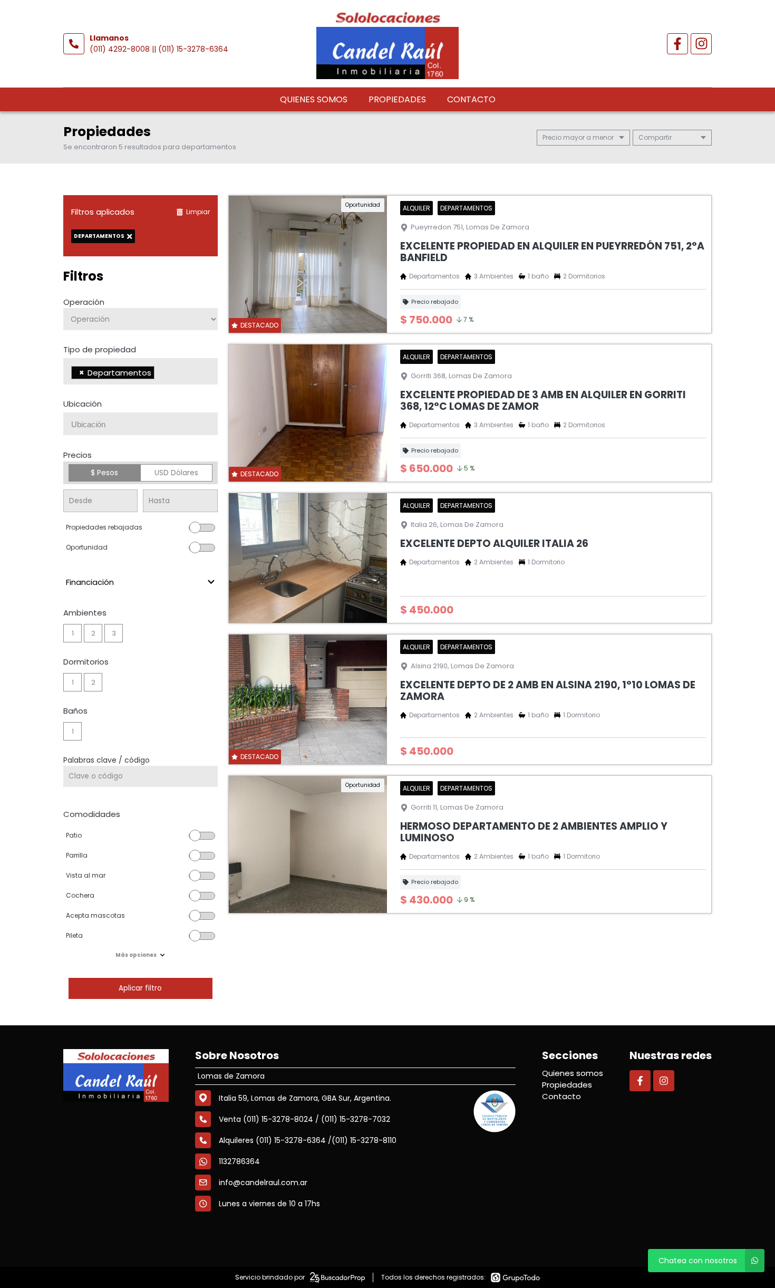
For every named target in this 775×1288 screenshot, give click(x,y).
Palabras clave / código (106, 760)
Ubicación (82, 403)
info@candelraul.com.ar (263, 1182)
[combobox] (140, 371)
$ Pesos (104, 472)
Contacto (471, 99)
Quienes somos (313, 99)
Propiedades (397, 99)
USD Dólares (176, 472)
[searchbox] (160, 374)
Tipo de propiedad (99, 349)
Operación (83, 301)
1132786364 (239, 1161)
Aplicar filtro (140, 988)
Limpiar (198, 211)
